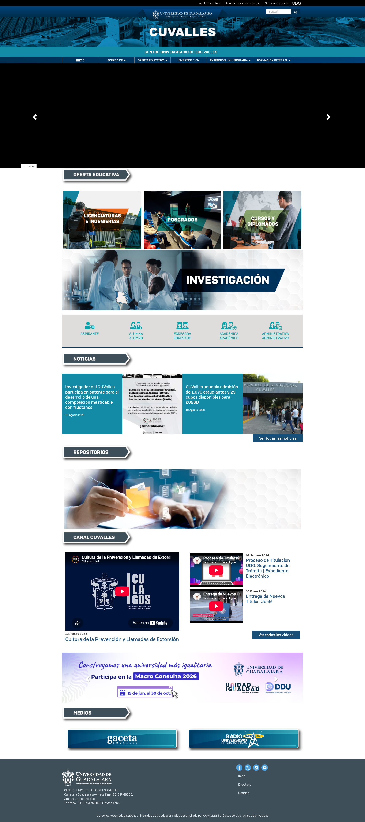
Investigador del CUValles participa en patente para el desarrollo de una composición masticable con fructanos (92, 397)
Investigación (188, 60)
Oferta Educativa (151, 60)
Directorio (244, 784)
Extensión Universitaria (229, 60)
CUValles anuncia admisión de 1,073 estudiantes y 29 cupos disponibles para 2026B (212, 394)
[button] (34, 115)
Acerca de (115, 60)
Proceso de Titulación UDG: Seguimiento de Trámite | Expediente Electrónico (268, 568)
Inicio (80, 60)
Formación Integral (273, 60)
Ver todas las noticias (278, 438)
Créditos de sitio (230, 816)
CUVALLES (210, 816)
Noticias (243, 793)
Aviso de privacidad (256, 816)
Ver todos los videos (276, 634)
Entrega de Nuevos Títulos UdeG (265, 598)
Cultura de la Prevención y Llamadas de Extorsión (122, 639)
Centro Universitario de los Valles (180, 52)
